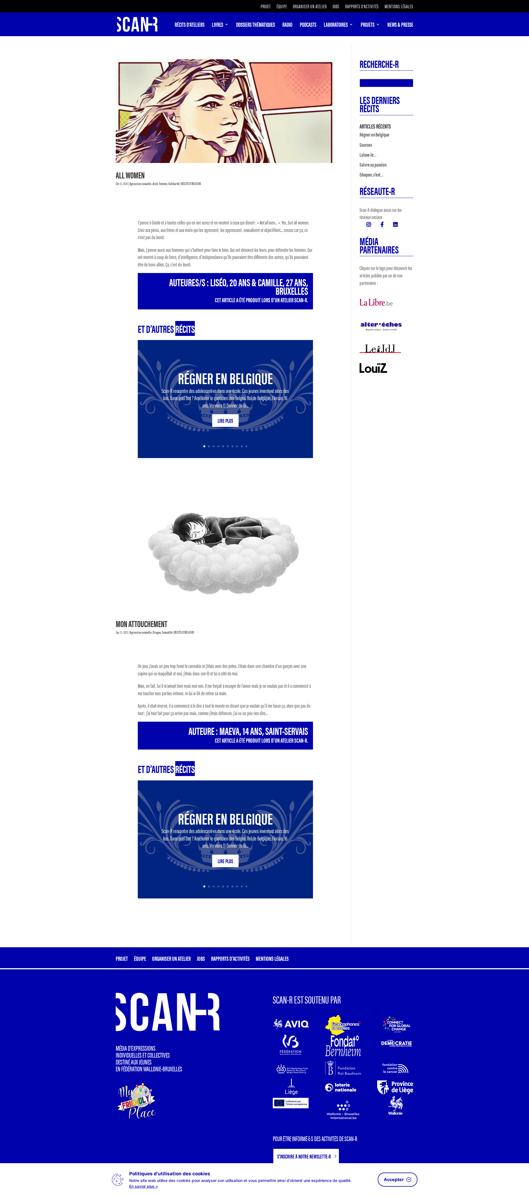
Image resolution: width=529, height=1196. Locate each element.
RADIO (287, 25)
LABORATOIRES (336, 25)
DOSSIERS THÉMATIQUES (255, 25)
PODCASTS (308, 25)
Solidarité (174, 183)
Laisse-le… (368, 154)
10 (246, 446)
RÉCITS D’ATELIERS (189, 25)
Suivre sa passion (373, 164)
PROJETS (367, 25)
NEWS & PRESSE (400, 25)
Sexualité (167, 632)
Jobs (336, 7)
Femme (163, 183)
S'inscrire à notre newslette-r (304, 1156)
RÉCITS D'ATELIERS (191, 183)
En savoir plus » (143, 1186)
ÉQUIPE (282, 7)
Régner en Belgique (225, 377)
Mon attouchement (141, 623)
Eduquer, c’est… (371, 174)
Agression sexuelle (140, 183)
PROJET (266, 7)
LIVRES (217, 25)
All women (130, 174)
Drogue (157, 632)
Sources (366, 144)
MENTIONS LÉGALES (399, 7)
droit (155, 183)
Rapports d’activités (362, 7)
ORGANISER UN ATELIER (310, 7)
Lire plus (225, 420)
